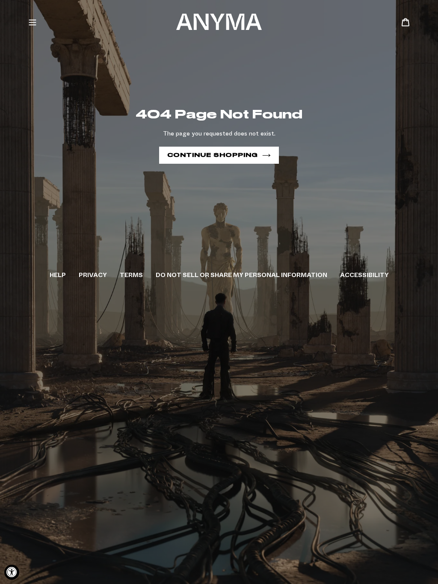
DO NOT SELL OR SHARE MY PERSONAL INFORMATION (241, 275)
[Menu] (32, 21)
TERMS (131, 275)
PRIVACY (93, 275)
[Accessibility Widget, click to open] (11, 572)
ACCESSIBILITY (364, 275)
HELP (58, 275)
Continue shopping (212, 155)
